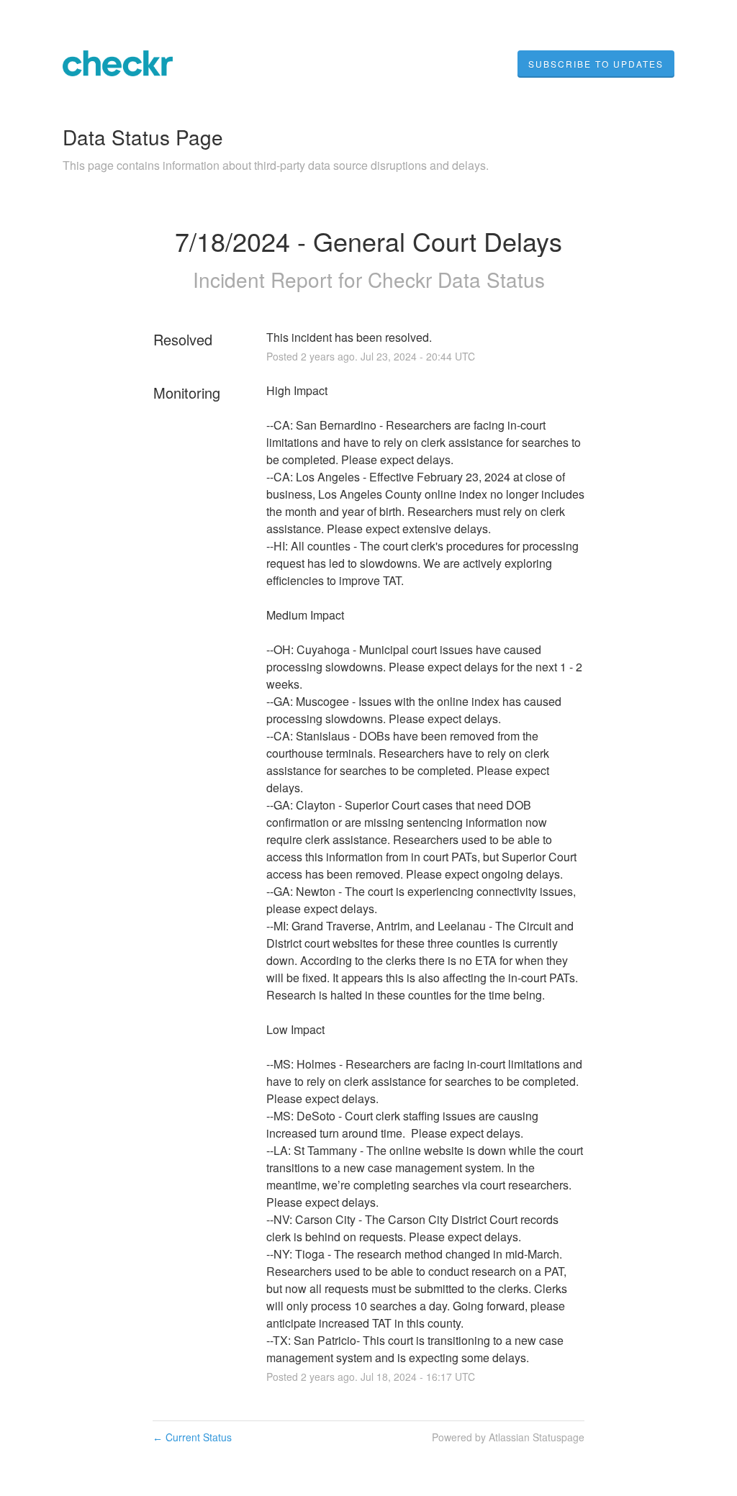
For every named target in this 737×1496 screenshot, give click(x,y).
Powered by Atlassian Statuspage (508, 1437)
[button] (595, 64)
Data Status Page (143, 136)
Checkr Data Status (456, 279)
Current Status (192, 1437)
